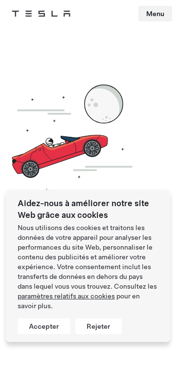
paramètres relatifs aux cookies (66, 296)
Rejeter (98, 326)
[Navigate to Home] (41, 14)
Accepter (44, 326)
